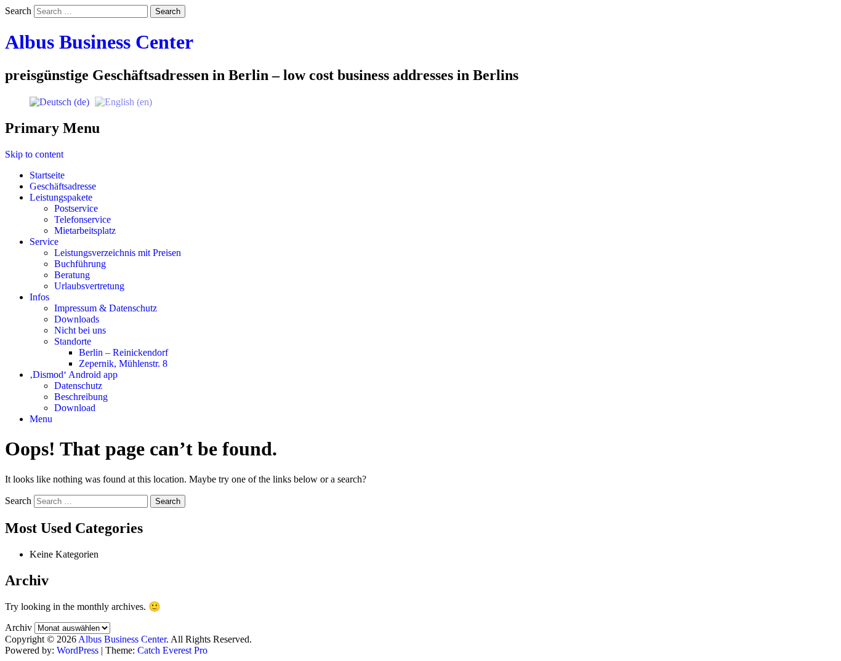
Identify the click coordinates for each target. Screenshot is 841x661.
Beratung (72, 275)
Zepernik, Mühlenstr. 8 (123, 363)
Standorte (72, 341)
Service (44, 241)
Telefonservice (82, 219)
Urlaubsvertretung (89, 286)
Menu (41, 419)
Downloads (76, 319)
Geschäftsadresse (63, 186)
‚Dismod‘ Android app (74, 374)
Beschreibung (81, 396)
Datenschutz (78, 385)
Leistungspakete (61, 197)
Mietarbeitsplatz (85, 230)
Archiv (18, 627)
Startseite (47, 175)
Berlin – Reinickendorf (123, 352)
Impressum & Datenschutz (105, 308)
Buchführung (80, 263)
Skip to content (34, 154)
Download (74, 408)
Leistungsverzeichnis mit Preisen (117, 252)
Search (18, 11)
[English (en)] (123, 101)
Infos (39, 297)
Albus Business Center (99, 42)
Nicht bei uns (80, 330)
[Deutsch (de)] (59, 101)
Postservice (76, 208)
